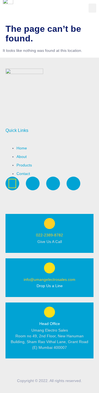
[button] (92, 8)
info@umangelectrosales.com (49, 279)
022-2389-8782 (49, 235)
